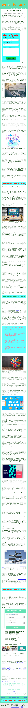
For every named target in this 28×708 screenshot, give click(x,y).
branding (23, 666)
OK (22, 707)
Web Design (4, 310)
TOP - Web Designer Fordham (8, 681)
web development (20, 662)
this (11, 576)
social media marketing (20, 670)
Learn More (15, 707)
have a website (22, 115)
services (19, 104)
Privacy (25, 697)
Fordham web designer (17, 101)
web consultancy (10, 666)
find (5, 595)
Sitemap (3, 697)
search (3, 177)
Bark (18, 303)
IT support (8, 663)
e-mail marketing (6, 662)
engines (24, 175)
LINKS (14, 8)
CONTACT (20, 8)
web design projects (13, 288)
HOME (11, 8)
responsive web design (7, 240)
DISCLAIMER (24, 8)
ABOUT (17, 8)
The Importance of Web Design (9, 119)
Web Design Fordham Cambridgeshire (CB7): (12, 15)
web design (19, 322)
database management (7, 668)
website (3, 79)
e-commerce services (12, 667)
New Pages (8, 697)
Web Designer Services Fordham (10, 607)
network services (12, 669)
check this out (22, 579)
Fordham (11, 81)
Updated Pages (15, 697)
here (23, 605)
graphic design (22, 668)
